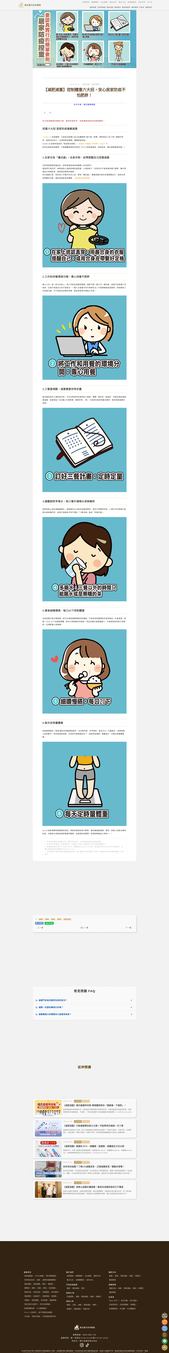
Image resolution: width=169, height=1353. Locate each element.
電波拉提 (27, 1292)
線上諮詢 (39, 923)
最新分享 (97, 1276)
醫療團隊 (79, 1276)
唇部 (44, 1288)
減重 (47, 919)
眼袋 (33, 1288)
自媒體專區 (80, 1280)
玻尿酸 (53, 1296)
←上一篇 (39, 928)
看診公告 (70, 1280)
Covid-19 (47, 137)
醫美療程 (77, 1309)
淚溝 (39, 1288)
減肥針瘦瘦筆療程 (49, 1280)
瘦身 (53, 919)
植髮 (68, 1288)
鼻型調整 (35, 1300)
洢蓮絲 (26, 1300)
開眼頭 (26, 1288)
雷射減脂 (27, 1284)
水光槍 (26, 1316)
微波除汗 (36, 1296)
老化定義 (124, 1301)
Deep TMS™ (114, 1301)
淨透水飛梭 (36, 1316)
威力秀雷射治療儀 (45, 1312)
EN (149, 2)
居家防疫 (67, 919)
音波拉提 (36, 1292)
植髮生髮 (112, 1288)
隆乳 (44, 1284)
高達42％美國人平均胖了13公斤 (92, 144)
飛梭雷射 (27, 1296)
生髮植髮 (70, 1297)
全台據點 (88, 1276)
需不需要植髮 (51, 1276)
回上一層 (84, 928)
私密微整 (52, 1288)
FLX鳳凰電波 (41, 1308)
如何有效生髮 (29, 1280)
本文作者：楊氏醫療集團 (84, 105)
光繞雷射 (45, 1292)
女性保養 (44, 1300)
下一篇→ (129, 928)
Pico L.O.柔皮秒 (30, 1312)
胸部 (92, 1297)
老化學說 (133, 1301)
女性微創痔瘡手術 (49, 1316)
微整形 (98, 1297)
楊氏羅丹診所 (30, 5)
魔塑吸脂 (53, 1300)
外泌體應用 (131, 1309)
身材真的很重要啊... (83, 178)
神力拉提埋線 (45, 1304)
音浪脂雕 (36, 1284)
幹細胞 (132, 1305)
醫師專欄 (95, 84)
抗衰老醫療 (124, 1305)
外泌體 (122, 1309)
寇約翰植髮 (28, 1276)
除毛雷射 (54, 1292)
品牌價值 (70, 1276)
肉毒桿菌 (45, 1296)
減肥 (41, 919)
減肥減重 (86, 84)
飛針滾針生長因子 (31, 1304)
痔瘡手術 (86, 1309)
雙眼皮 (50, 1284)
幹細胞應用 (113, 1309)
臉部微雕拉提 (29, 1308)
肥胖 (59, 919)
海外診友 (89, 1280)
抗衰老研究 (113, 1305)
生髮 (74, 1305)
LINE (165, 1341)
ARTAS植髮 (39, 1276)
